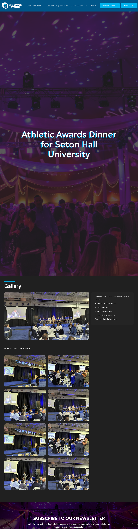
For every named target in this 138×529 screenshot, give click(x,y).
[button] (35, 5)
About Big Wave (77, 6)
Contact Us (129, 6)
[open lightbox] (25, 371)
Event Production (34, 6)
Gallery (93, 6)
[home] (12, 6)
